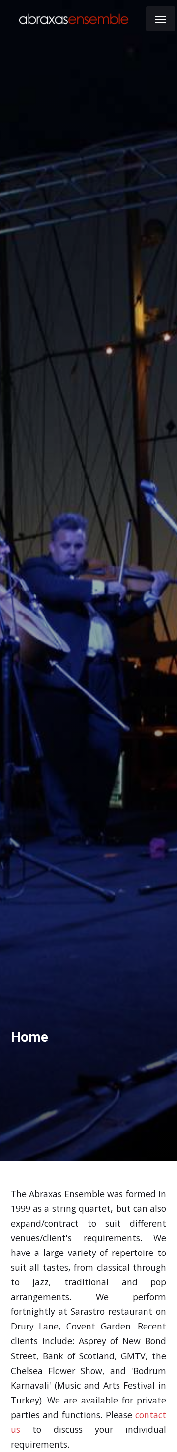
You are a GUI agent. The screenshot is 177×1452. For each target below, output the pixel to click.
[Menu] (160, 18)
